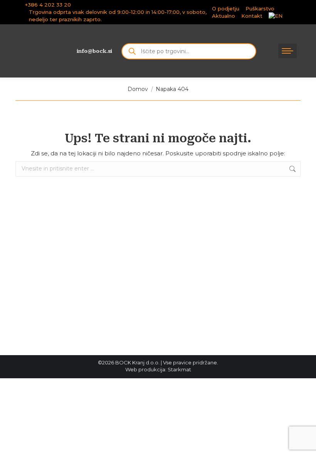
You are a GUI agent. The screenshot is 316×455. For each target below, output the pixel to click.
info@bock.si (94, 51)
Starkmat (179, 369)
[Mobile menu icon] (287, 51)
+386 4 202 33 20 (48, 5)
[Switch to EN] (275, 16)
